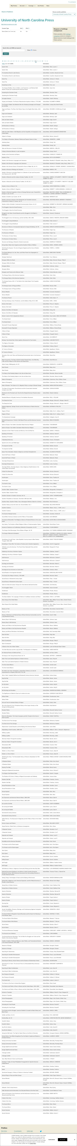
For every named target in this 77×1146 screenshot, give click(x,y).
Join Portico (41, 5)
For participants (72, 2)
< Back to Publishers (7, 11)
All (2, 61)
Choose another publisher (59, 12)
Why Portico (14, 5)
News (48, 5)
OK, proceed (62, 1139)
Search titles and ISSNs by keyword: (12, 48)
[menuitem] (13, 6)
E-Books (34, 50)
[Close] (74, 1139)
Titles (3, 63)
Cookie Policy (33, 1143)
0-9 (5, 61)
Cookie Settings (51, 1139)
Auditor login (30, 1131)
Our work (22, 5)
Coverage (31, 5)
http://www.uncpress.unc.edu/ (9, 24)
